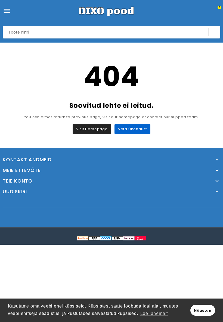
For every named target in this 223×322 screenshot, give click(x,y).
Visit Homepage (92, 129)
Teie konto (18, 181)
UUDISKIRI (15, 191)
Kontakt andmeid (27, 159)
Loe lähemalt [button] (154, 313)
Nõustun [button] (203, 310)
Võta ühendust (132, 129)
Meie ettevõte (22, 170)
